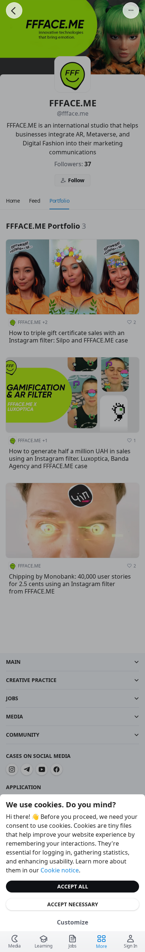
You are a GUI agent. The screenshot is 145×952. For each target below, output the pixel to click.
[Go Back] (14, 10)
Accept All (72, 886)
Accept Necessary (72, 904)
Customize (72, 922)
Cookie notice (60, 870)
